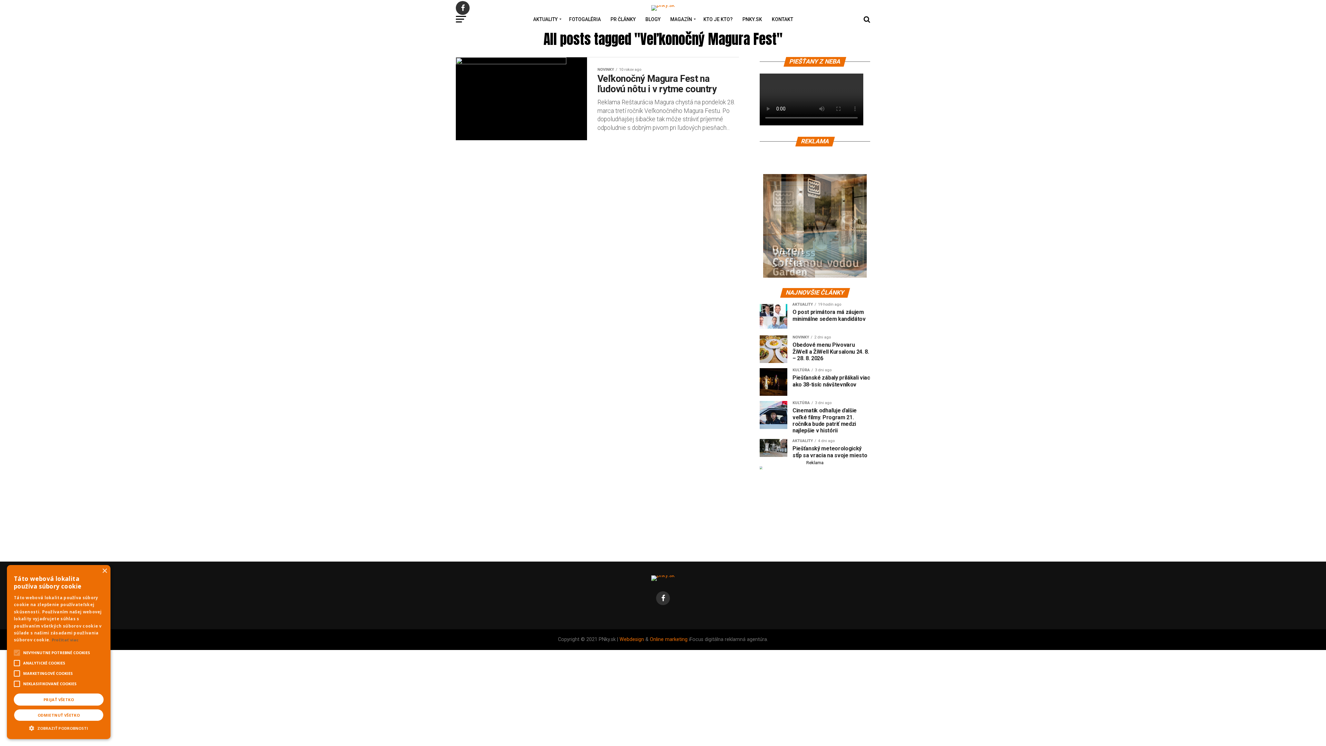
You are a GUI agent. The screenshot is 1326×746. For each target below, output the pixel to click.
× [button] (104, 571)
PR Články (623, 19)
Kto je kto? (718, 19)
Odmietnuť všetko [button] (59, 715)
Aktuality (545, 19)
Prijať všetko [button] (59, 699)
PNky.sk (752, 19)
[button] (59, 727)
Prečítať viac (65, 639)
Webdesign (631, 639)
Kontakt (782, 19)
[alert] (58, 652)
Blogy (653, 19)
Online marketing (669, 639)
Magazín (681, 19)
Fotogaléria (585, 19)
